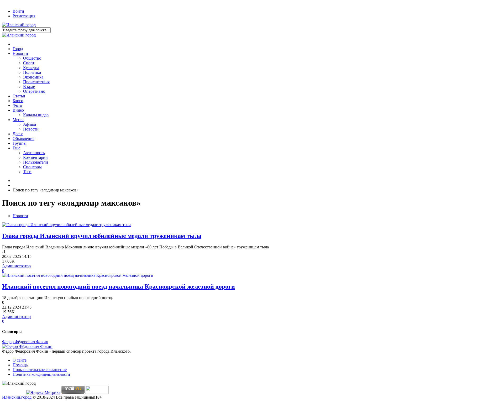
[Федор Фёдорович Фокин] (27, 346)
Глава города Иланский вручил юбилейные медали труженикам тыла (101, 235)
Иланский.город (17, 397)
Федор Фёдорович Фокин (25, 342)
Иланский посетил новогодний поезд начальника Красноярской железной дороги (118, 286)
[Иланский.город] (19, 25)
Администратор (16, 266)
